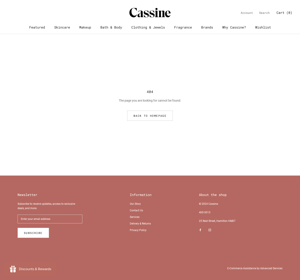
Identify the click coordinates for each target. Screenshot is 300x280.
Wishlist (263, 27)
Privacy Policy (138, 230)
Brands (207, 27)
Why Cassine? (234, 27)
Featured (37, 27)
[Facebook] (200, 230)
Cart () (284, 12)
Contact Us (136, 210)
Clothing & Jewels (148, 27)
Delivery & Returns (140, 223)
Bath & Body (111, 27)
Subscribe (33, 233)
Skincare (62, 27)
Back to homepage (150, 115)
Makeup (85, 27)
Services (134, 217)
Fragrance (183, 27)
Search (264, 13)
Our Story (135, 203)
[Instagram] (209, 230)
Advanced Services (271, 268)
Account (247, 13)
